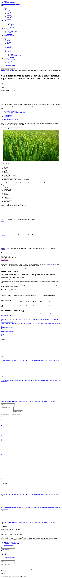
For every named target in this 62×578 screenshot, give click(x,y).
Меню (2, 5)
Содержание (10, 21)
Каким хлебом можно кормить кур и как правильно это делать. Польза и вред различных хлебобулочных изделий (30, 360)
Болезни (6, 28)
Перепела (9, 16)
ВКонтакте (6, 531)
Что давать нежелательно (13, 113)
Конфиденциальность (9, 542)
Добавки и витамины (15, 25)
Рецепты (12, 27)
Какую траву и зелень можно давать (16, 112)
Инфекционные (11, 30)
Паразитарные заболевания (14, 31)
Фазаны (9, 17)
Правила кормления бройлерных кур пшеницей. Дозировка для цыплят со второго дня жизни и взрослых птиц (29, 401)
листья (50, 264)
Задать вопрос (4, 260)
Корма (8, 23)
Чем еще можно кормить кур (11, 119)
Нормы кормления (8, 118)
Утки (8, 9)
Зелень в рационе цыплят (10, 111)
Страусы (9, 15)
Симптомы (9, 32)
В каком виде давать (9, 116)
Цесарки (9, 19)
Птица (5, 8)
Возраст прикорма (8, 115)
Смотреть (3, 249)
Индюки (9, 12)
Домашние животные (9, 35)
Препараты (9, 34)
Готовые (12, 24)
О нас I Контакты (8, 545)
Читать (2, 221)
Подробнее (3, 235)
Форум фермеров (5, 549)
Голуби (8, 10)
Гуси (8, 13)
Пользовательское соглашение (11, 543)
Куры (5, 20)
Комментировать (18, 411)
